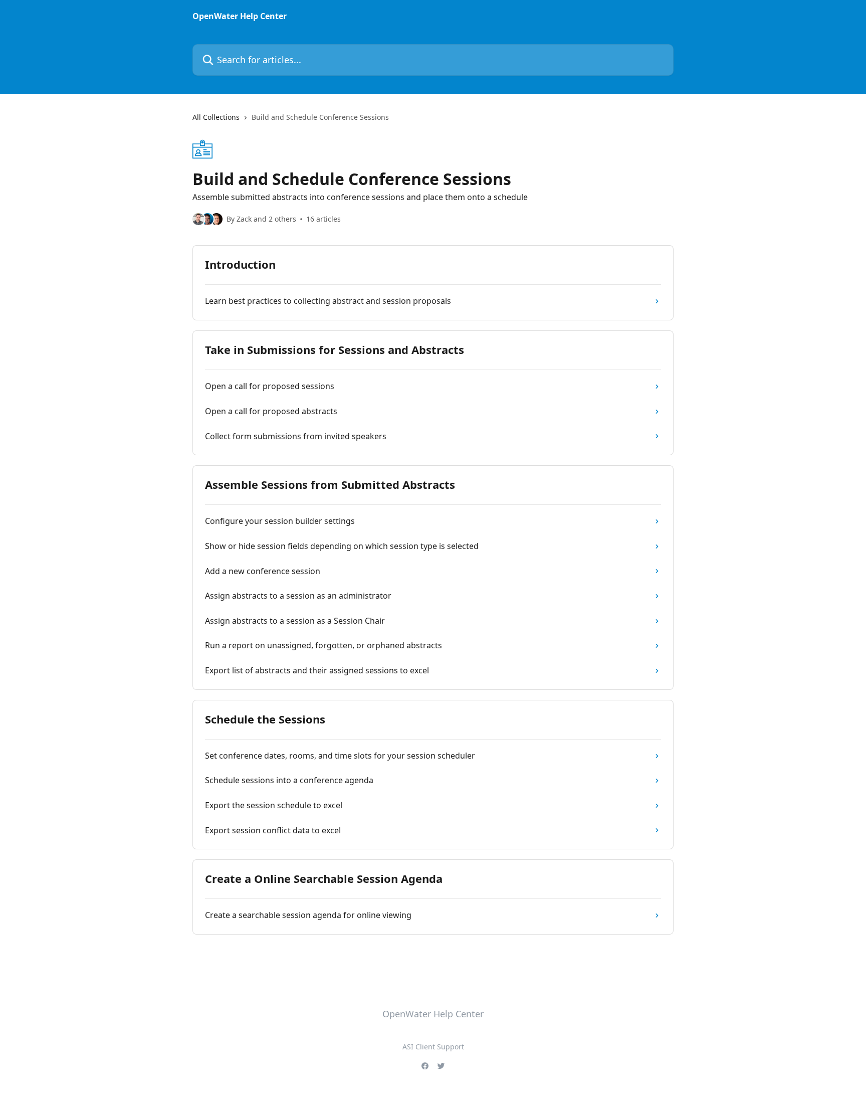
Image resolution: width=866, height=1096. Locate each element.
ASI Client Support (433, 1046)
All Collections (216, 117)
